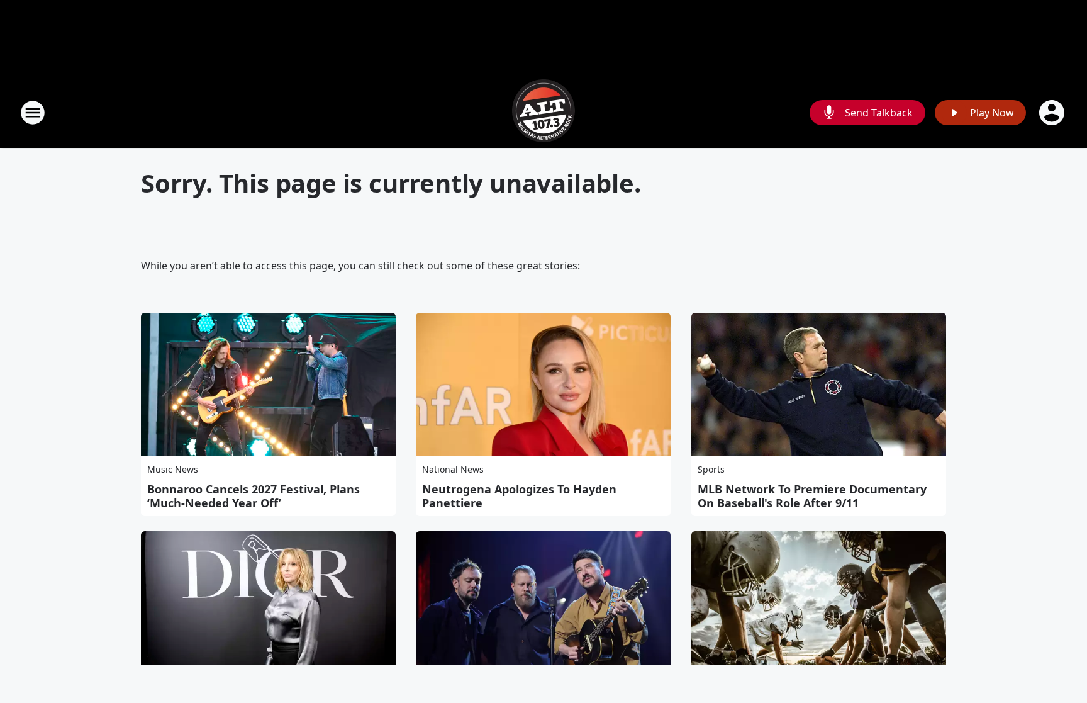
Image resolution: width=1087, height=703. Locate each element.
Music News (172, 469)
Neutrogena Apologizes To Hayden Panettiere (519, 496)
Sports (711, 469)
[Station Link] (543, 112)
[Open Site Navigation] (32, 112)
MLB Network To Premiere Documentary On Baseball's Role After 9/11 (812, 496)
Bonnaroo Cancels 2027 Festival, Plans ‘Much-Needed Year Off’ (253, 496)
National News (453, 469)
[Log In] (1053, 112)
